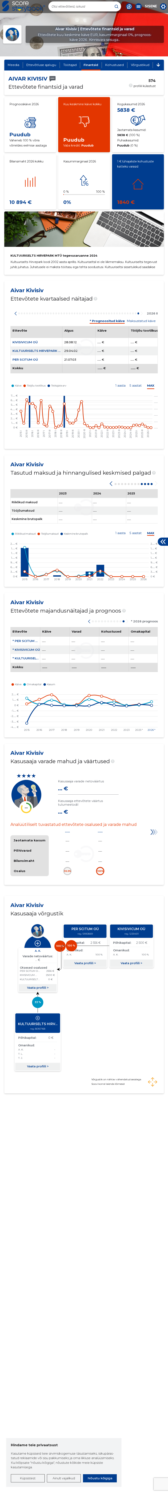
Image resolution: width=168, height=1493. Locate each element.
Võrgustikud (140, 65)
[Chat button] (129, 6)
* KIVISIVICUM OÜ (26, 650)
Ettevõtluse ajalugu (41, 65)
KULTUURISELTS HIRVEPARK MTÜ (39, 351)
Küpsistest (27, 1478)
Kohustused (114, 65)
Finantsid (91, 65)
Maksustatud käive (141, 321)
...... (67, 831)
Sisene (151, 6)
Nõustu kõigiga (100, 1478)
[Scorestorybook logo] (23, 6)
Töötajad (70, 65)
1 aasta (120, 385)
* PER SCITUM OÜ (26, 641)
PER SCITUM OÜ (25, 359)
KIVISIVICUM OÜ (25, 342)
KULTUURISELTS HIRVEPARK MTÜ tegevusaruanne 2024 (54, 255)
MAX (150, 385)
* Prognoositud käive (107, 321)
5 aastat (135, 385)
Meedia (13, 65)
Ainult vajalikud (64, 1478)
